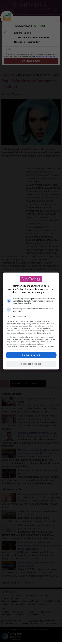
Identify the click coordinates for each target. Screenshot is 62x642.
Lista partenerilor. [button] (44, 333)
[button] (31, 316)
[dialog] (31, 321)
